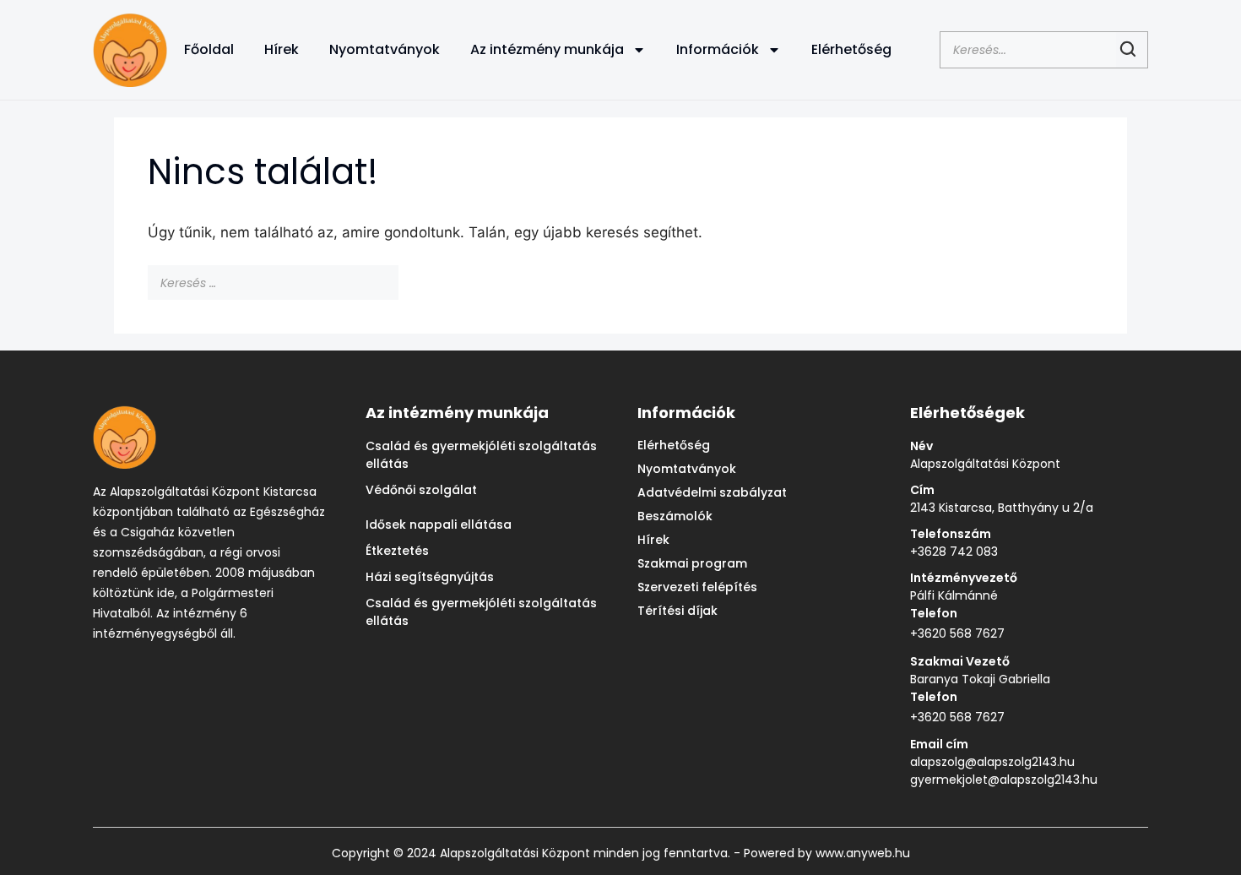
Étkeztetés (397, 550)
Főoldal (209, 49)
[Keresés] (411, 283)
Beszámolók (675, 516)
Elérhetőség (851, 49)
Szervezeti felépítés (697, 587)
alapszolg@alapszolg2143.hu (992, 761)
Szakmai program (692, 563)
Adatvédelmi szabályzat (712, 492)
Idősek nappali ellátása (439, 524)
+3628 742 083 (954, 551)
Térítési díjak (677, 610)
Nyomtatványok (384, 49)
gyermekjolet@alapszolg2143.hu (1003, 779)
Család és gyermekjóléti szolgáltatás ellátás (481, 455)
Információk (717, 49)
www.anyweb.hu (861, 853)
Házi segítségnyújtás (430, 576)
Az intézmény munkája (547, 49)
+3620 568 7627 (957, 633)
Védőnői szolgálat (421, 489)
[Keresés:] (275, 282)
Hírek (281, 49)
